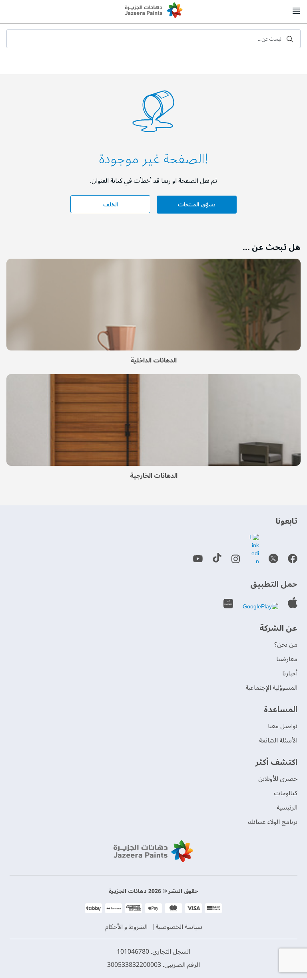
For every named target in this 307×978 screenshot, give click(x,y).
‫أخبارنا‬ (289, 673)
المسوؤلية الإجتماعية (271, 688)
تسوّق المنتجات (196, 204)
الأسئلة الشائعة (278, 740)
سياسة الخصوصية (178, 927)
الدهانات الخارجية (153, 476)
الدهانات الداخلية (153, 360)
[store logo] (153, 11)
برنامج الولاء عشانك (272, 822)
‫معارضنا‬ (286, 659)
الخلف (110, 204)
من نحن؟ (285, 644)
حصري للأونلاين (277, 779)
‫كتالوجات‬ (285, 793)
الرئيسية (287, 807)
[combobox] (153, 38)
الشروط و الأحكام (126, 927)
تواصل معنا (282, 726)
